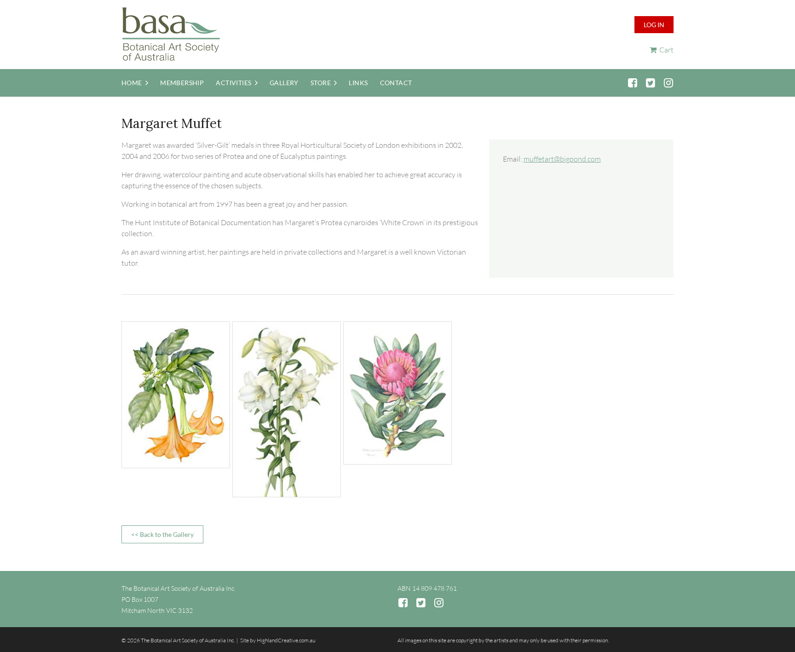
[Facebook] (632, 82)
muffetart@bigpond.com (562, 158)
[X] (650, 82)
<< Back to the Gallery (162, 534)
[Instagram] (668, 82)
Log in (654, 25)
